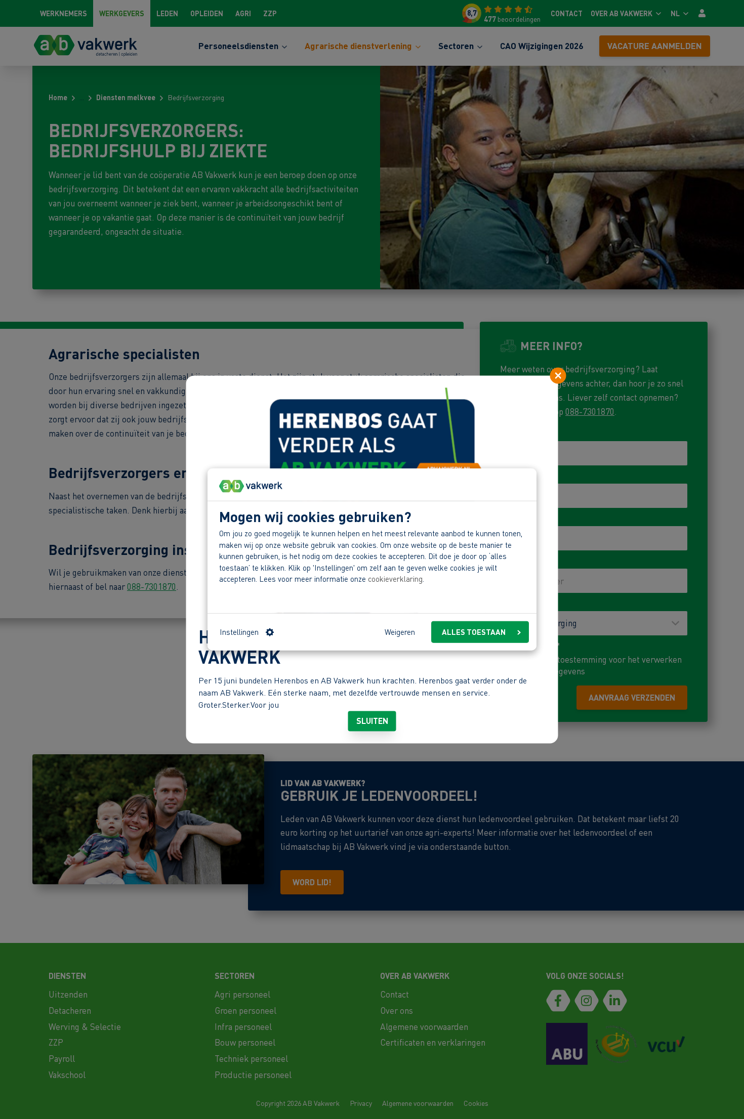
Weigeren (400, 632)
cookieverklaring (395, 579)
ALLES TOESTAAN (474, 632)
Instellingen (239, 632)
